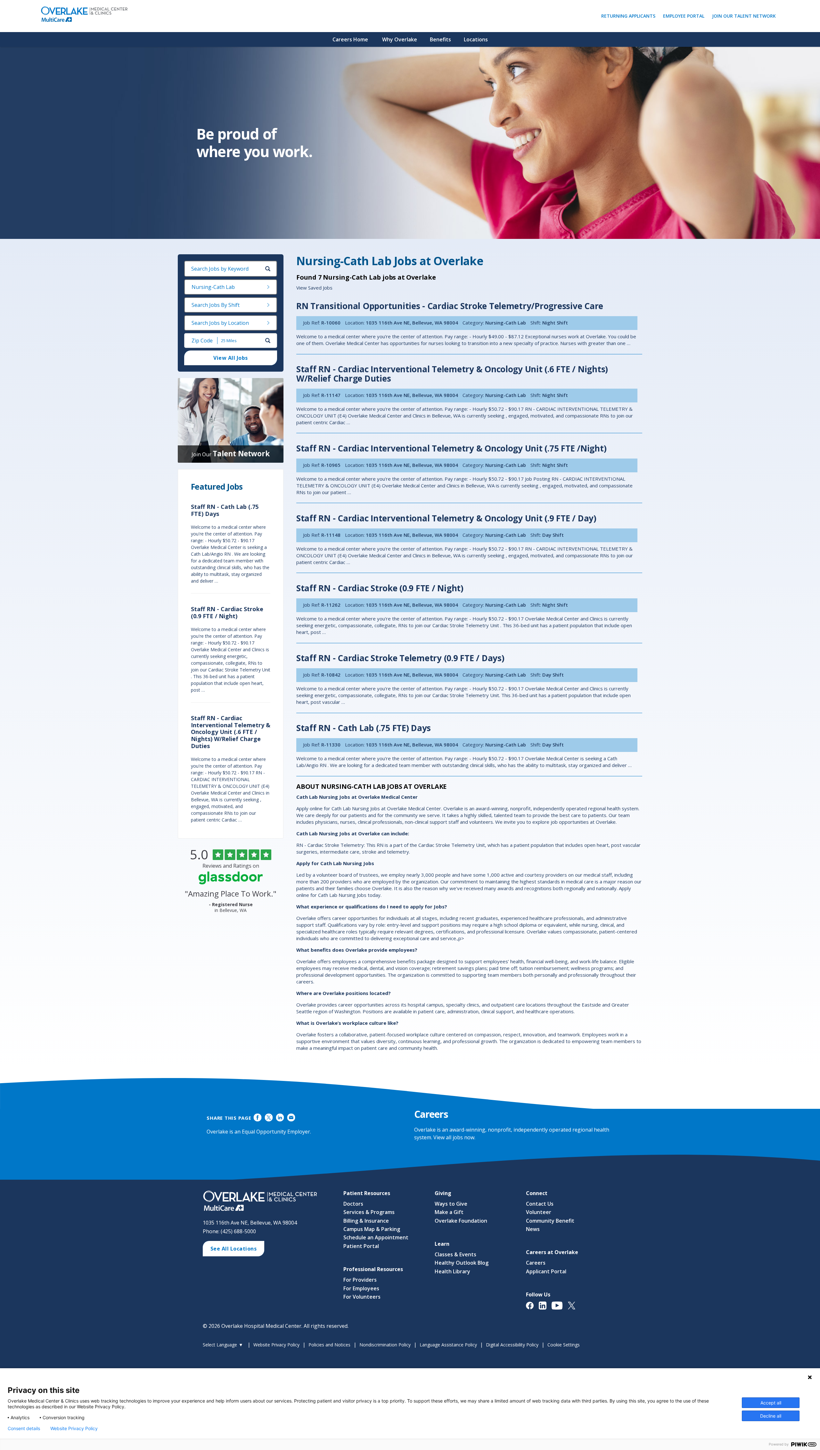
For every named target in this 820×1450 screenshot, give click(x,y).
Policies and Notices (329, 1345)
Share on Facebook (258, 1118)
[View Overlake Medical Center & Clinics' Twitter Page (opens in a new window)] (574, 1309)
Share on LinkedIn (280, 1118)
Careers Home (350, 39)
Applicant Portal (546, 1271)
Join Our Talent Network (744, 16)
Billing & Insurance (366, 1220)
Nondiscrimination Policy (385, 1345)
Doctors (353, 1203)
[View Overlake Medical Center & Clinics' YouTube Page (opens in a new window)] (560, 1309)
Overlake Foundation (461, 1220)
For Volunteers (362, 1296)
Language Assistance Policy (448, 1345)
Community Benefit (550, 1220)
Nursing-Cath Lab (213, 287)
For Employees (361, 1288)
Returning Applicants (630, 16)
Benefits (440, 39)
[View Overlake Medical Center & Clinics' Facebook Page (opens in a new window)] (532, 1309)
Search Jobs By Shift (216, 304)
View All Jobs (230, 357)
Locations (476, 39)
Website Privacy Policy (276, 1345)
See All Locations (233, 1248)
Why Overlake (399, 39)
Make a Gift (449, 1212)
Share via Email (291, 1118)
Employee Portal (685, 16)
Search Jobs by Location (220, 322)
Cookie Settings (563, 1345)
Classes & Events (455, 1254)
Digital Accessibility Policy (512, 1345)
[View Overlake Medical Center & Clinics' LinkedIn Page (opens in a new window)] (545, 1309)
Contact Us (540, 1203)
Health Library (452, 1271)
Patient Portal (361, 1246)
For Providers (360, 1279)
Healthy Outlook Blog (461, 1262)
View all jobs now (453, 1137)
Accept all (770, 1402)
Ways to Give (451, 1203)
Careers (535, 1262)
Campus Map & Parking (371, 1229)
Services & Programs (369, 1212)
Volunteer (538, 1212)
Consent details (24, 1428)
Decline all (770, 1416)
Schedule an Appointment (375, 1237)
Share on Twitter (269, 1118)
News (533, 1229)
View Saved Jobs (314, 287)
